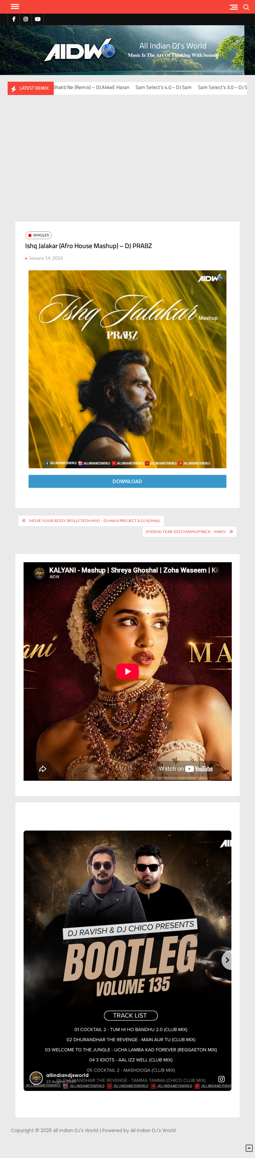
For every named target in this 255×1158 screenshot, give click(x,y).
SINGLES (41, 234)
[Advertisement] (127, 161)
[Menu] (14, 6)
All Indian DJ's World (173, 45)
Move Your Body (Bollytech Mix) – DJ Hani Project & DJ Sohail (94, 520)
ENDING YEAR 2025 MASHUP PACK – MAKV (186, 531)
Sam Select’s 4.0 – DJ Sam (101, 87)
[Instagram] (26, 19)
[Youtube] (37, 19)
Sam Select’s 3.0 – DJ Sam (164, 87)
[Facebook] (14, 19)
